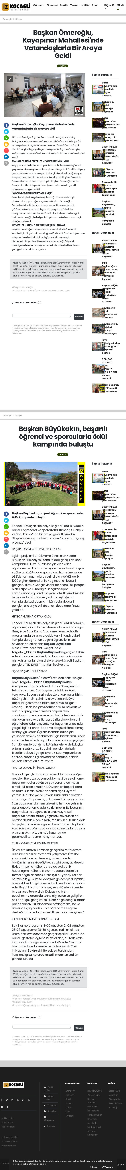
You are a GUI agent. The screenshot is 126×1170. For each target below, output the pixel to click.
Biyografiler (115, 1099)
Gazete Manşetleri (92, 1133)
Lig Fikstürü (93, 1110)
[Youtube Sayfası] (19, 1099)
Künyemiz (49, 1120)
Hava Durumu (94, 1090)
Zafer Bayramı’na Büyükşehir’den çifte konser (111, 122)
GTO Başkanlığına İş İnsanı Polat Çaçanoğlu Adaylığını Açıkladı (110, 271)
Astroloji (113, 1107)
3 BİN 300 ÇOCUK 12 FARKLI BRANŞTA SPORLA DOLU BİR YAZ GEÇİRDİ (109, 369)
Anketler (113, 1095)
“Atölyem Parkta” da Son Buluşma (109, 172)
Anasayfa (8, 19)
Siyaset (69, 1115)
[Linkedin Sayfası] (24, 1099)
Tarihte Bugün (94, 1114)
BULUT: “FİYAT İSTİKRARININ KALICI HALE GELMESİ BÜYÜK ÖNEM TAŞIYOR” (110, 155)
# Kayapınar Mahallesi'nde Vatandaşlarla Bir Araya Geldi (41, 290)
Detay (94, 1167)
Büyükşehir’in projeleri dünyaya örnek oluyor (110, 328)
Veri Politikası (8, 1126)
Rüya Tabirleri (116, 1103)
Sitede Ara (114, 1090)
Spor (95, 5)
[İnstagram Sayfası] (14, 1099)
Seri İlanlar (92, 1123)
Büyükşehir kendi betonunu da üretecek (109, 312)
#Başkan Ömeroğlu (22, 287)
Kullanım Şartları (10, 1137)
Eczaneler (92, 1106)
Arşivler (51, 1111)
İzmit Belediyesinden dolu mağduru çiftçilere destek (111, 346)
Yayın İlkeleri (8, 1122)
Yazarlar (52, 1105)
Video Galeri (49, 1098)
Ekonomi (52, 5)
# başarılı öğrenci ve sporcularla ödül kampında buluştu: (41, 998)
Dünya (19, 19)
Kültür (86, 5)
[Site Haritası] (3, 1106)
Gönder (79, 316)
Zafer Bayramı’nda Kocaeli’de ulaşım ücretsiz (109, 89)
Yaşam (74, 5)
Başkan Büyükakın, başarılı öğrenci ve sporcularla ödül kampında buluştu (108, 212)
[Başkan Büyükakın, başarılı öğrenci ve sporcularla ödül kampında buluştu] (44, 483)
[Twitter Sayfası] (8, 1099)
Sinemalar (92, 1119)
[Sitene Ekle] (9, 1106)
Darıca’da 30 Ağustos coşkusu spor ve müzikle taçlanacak (109, 189)
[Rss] (30, 1099)
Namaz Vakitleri (91, 1101)
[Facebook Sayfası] (3, 1099)
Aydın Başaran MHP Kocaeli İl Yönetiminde (110, 388)
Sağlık (64, 5)
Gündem (38, 5)
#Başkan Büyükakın (22, 995)
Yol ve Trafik (93, 1095)
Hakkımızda (7, 1118)
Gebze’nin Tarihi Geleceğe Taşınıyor (108, 106)
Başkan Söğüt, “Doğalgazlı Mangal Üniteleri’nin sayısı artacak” (110, 293)
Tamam (108, 1167)
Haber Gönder (9, 1145)
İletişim (51, 1126)
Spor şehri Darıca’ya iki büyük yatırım (110, 137)
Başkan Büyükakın (57, 644)
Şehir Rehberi (94, 1127)
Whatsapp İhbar (10, 1141)
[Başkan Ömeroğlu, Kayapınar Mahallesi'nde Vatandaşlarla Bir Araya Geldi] (44, 94)
